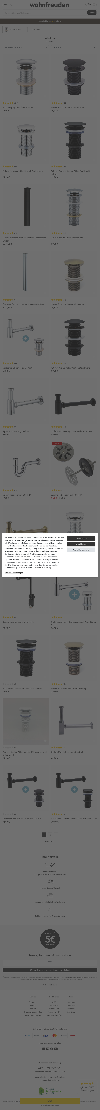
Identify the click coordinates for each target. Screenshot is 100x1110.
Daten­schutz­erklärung (42, 567)
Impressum (24, 565)
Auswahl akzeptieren (81, 550)
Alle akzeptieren (81, 538)
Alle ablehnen (81, 544)
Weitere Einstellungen (14, 572)
